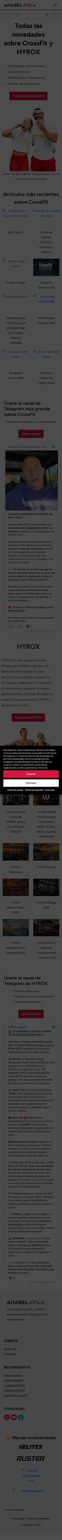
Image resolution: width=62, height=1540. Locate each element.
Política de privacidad (34, 789)
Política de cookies (15, 789)
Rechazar (31, 783)
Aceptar (31, 774)
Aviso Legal (50, 789)
